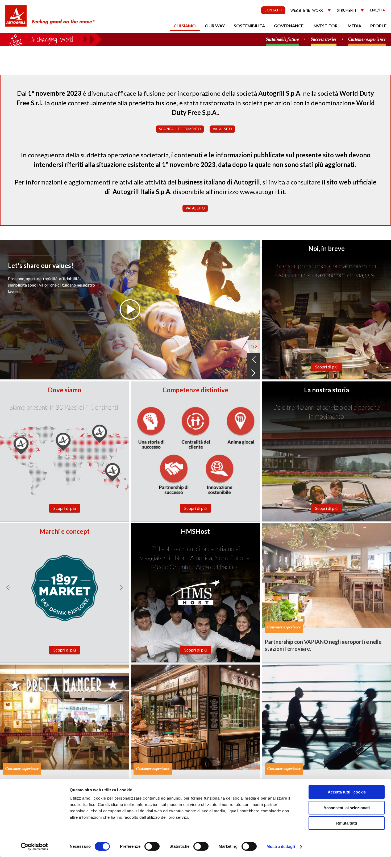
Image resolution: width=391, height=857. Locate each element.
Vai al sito (222, 129)
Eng (373, 10)
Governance (288, 25)
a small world (51, 39)
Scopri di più (326, 366)
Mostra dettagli (281, 846)
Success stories (323, 39)
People (378, 25)
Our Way (215, 25)
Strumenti (346, 10)
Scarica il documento (180, 129)
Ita (382, 10)
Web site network (306, 10)
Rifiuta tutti (346, 823)
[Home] (16, 18)
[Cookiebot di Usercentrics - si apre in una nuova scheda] (34, 847)
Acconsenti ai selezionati (346, 807)
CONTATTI (273, 10)
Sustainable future (282, 39)
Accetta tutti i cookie (347, 792)
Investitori (326, 25)
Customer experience (367, 39)
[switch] (152, 846)
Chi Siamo (185, 25)
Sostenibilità (249, 25)
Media (354, 25)
